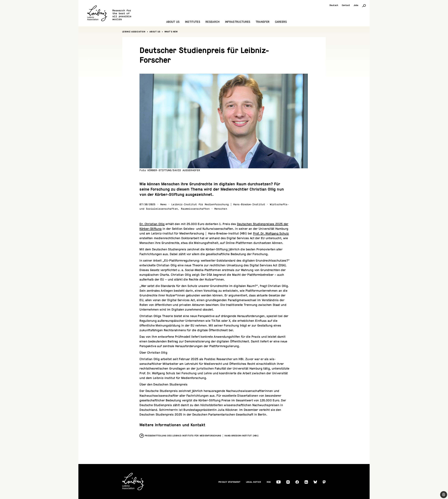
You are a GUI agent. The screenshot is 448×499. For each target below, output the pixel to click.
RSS (269, 482)
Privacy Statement (229, 482)
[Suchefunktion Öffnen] (364, 5)
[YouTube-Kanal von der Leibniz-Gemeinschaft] (278, 482)
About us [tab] (173, 21)
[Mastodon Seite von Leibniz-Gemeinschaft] (324, 481)
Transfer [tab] (263, 21)
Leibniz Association (133, 31)
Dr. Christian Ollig (151, 224)
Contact (346, 5)
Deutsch (334, 5)
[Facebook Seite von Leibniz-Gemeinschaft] (297, 482)
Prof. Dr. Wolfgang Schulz (271, 233)
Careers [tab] (281, 21)
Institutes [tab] (192, 21)
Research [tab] (212, 21)
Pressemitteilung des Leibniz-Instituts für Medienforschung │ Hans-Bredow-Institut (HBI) (201, 435)
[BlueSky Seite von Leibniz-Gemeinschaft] (315, 482)
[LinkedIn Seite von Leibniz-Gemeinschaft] (306, 482)
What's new (171, 31)
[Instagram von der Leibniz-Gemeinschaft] (288, 482)
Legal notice (253, 482)
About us (154, 31)
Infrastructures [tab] (237, 21)
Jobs (356, 5)
